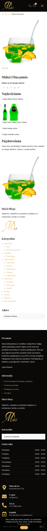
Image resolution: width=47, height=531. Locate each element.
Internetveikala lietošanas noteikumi (18, 381)
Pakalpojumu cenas (11, 389)
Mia (3, 14)
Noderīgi (9, 282)
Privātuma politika (11, 385)
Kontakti (7, 393)
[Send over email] (18, 87)
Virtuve (8, 14)
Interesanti (10, 285)
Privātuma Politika (23, 524)
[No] (44, 524)
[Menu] (42, 6)
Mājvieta (7, 298)
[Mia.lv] (8, 6)
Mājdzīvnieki (11, 275)
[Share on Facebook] (3, 87)
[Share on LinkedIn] (14, 87)
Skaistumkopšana (13, 250)
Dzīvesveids (9, 259)
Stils (8, 246)
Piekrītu (24, 527)
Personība (10, 262)
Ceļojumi (9, 272)
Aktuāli (7, 291)
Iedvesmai (8, 279)
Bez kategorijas (10, 301)
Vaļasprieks (11, 269)
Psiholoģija (10, 256)
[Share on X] (7, 87)
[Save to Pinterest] (11, 87)
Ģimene (9, 266)
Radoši (9, 288)
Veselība (7, 253)
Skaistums (8, 243)
